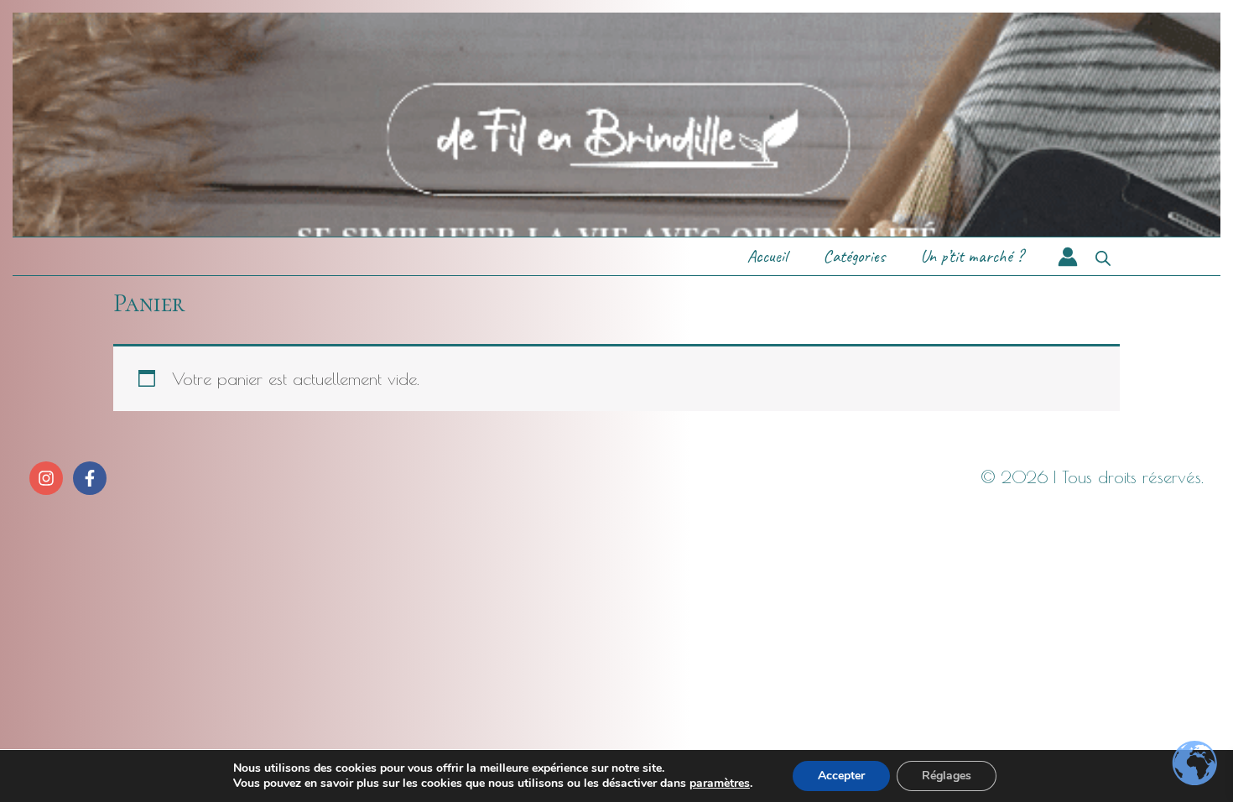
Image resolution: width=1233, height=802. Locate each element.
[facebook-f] (92, 478)
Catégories (854, 256)
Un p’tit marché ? (971, 256)
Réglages (946, 776)
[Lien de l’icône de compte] (1068, 257)
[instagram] (48, 478)
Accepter (841, 776)
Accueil (767, 256)
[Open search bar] (1103, 256)
